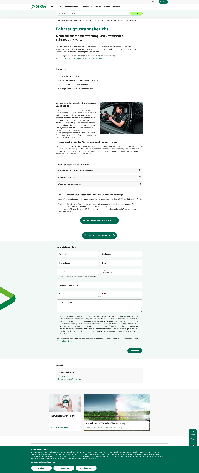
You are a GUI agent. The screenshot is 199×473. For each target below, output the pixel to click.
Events (107, 6)
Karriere (116, 6)
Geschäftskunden (71, 6)
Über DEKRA (87, 6)
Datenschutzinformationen (67, 341)
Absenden (135, 350)
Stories (98, 6)
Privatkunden (55, 6)
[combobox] (121, 272)
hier (125, 316)
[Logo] (39, 7)
